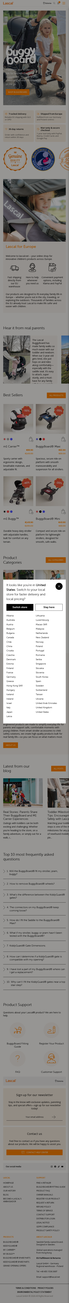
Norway (40, 642)
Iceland (10, 694)
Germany (11, 677)
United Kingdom (44, 707)
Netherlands (42, 633)
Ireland (9, 699)
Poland (39, 646)
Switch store (20, 607)
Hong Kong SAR (14, 685)
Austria (9, 624)
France (9, 672)
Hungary (10, 690)
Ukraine (39, 699)
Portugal (40, 650)
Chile (9, 642)
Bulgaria (10, 633)
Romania (40, 655)
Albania (10, 615)
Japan (9, 712)
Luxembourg (42, 620)
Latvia (9, 716)
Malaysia (40, 628)
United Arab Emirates (46, 703)
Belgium (10, 628)
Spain (38, 681)
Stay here (49, 607)
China (9, 646)
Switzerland (41, 690)
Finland (9, 668)
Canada (10, 637)
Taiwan (39, 694)
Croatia (10, 650)
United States (42, 712)
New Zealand (42, 637)
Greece (10, 681)
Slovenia (40, 672)
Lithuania (40, 615)
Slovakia (40, 668)
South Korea (42, 677)
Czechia (10, 655)
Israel (9, 703)
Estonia (10, 664)
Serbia (39, 659)
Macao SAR (41, 624)
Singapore (41, 664)
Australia (10, 620)
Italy (8, 707)
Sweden (40, 685)
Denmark (11, 659)
